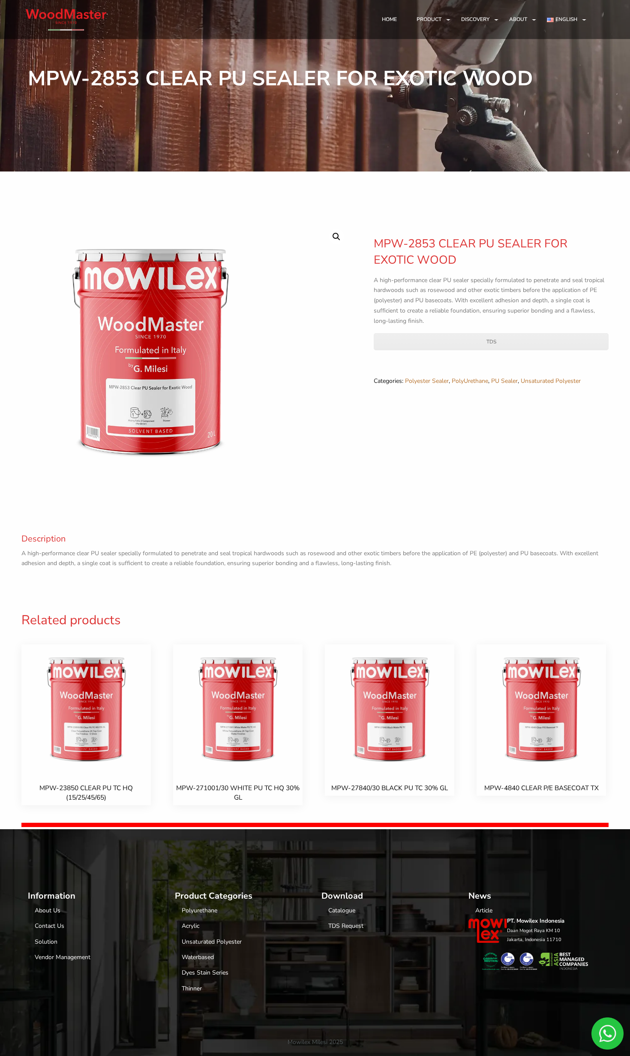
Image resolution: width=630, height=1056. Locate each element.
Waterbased (198, 957)
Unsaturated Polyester (551, 381)
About (518, 19)
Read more (87, 733)
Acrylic (190, 926)
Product (429, 19)
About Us (47, 910)
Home (389, 19)
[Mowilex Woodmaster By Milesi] (66, 17)
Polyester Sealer (427, 381)
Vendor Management (62, 957)
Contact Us (49, 926)
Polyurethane (199, 910)
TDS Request (345, 926)
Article (483, 910)
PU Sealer (504, 381)
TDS (491, 341)
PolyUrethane (470, 381)
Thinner (192, 988)
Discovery (475, 19)
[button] (336, 236)
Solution (46, 942)
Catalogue (341, 910)
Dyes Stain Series (205, 973)
